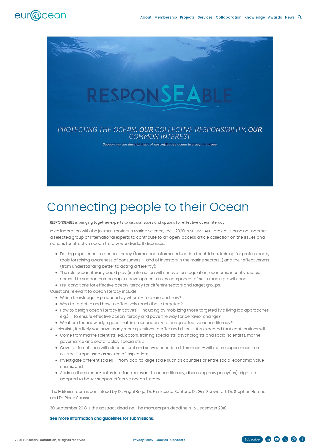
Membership (165, 17)
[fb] (302, 439)
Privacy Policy (143, 440)
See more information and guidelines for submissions (101, 418)
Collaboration (229, 17)
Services (205, 17)
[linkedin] (268, 439)
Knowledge (254, 17)
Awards (275, 17)
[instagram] (294, 439)
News (290, 17)
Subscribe (252, 439)
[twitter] (285, 439)
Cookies (162, 440)
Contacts (177, 440)
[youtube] (277, 439)
